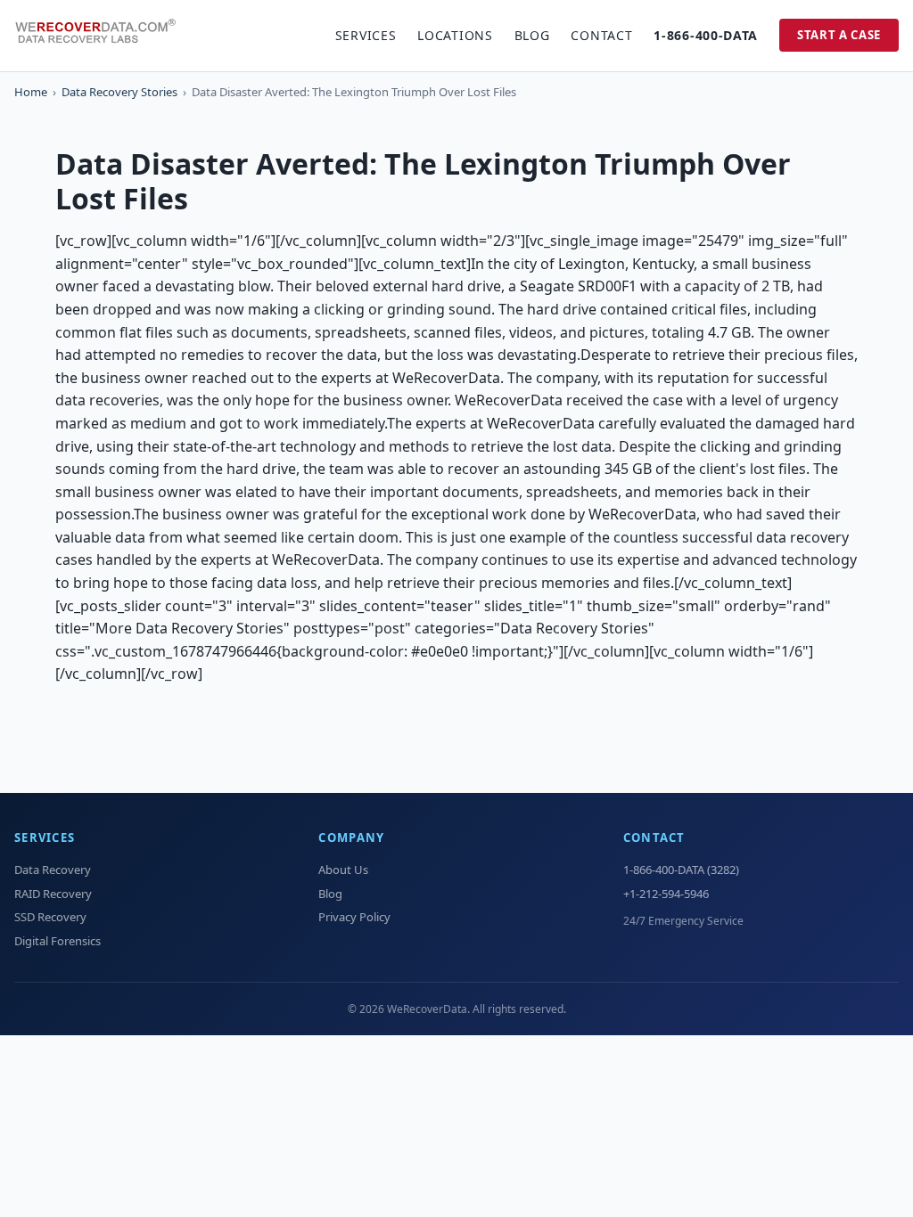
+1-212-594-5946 (666, 894)
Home (30, 92)
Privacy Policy (354, 917)
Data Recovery (52, 870)
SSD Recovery (50, 917)
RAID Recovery (53, 894)
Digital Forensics (57, 941)
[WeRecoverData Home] (103, 36)
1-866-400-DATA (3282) (681, 870)
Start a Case (839, 35)
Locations (454, 35)
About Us (343, 870)
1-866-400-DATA (706, 35)
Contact (601, 35)
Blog (532, 35)
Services (366, 35)
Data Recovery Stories (119, 92)
